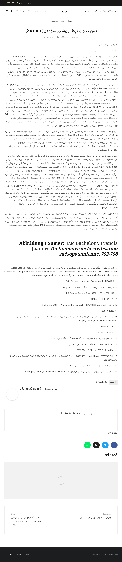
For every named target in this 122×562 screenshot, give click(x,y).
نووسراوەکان (112, 11)
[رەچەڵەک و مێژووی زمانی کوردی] (99, 480)
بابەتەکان (103, 11)
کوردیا (63, 11)
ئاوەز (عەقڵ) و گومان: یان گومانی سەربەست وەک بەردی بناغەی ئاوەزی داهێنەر (26, 520)
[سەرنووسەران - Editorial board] (12, 400)
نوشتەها (43, 11)
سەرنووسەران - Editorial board (66, 37)
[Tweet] (105, 445)
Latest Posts (101, 382)
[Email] (96, 445)
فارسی (21, 2)
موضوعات (35, 11)
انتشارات (18, 11)
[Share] (114, 445)
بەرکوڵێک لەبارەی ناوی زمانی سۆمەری (95, 516)
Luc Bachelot (81, 244)
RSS (11, 554)
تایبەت (95, 11)
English (10, 2)
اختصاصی (26, 11)
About (113, 382)
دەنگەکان (20, 554)
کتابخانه (29, 554)
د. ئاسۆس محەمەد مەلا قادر (106, 51)
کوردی (30, 2)
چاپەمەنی (87, 11)
